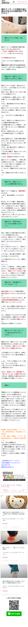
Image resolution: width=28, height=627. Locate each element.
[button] (14, 2)
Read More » (5, 523)
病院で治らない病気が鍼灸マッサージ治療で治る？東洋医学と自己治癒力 (13, 514)
